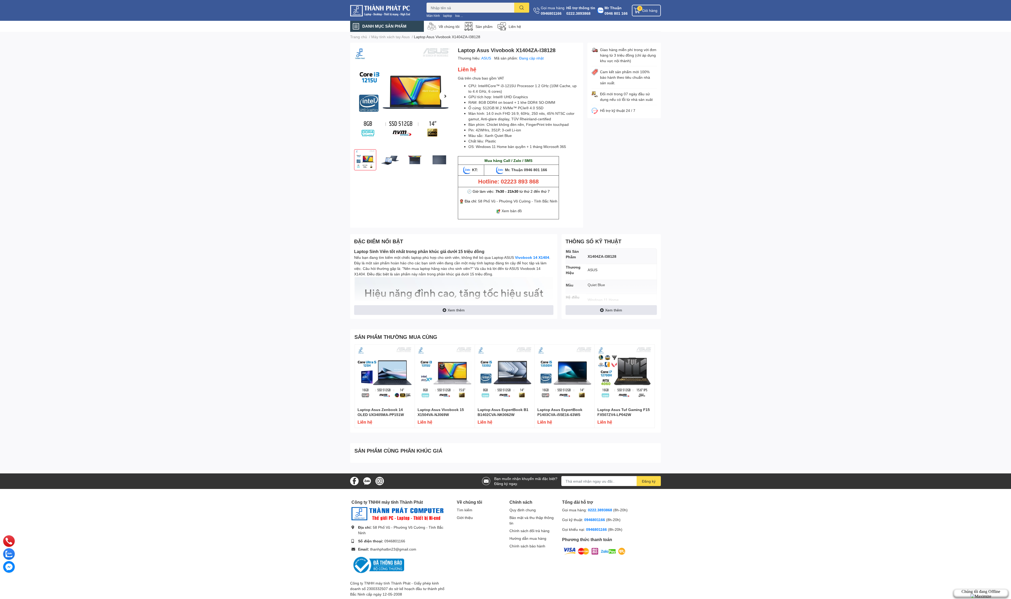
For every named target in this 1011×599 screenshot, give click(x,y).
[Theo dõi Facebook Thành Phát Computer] (354, 480)
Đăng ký (649, 481)
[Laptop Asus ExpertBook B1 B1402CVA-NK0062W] (505, 374)
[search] (521, 8)
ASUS (486, 58)
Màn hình (433, 16)
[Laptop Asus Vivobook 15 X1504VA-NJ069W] (445, 374)
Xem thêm (456, 310)
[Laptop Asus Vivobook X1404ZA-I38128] (402, 96)
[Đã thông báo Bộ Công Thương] (377, 564)
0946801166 (551, 13)
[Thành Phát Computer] (382, 10)
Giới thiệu (465, 517)
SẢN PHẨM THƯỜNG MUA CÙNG (395, 337)
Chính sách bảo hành (527, 546)
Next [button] (445, 96)
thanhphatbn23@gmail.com (393, 549)
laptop (447, 16)
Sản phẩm (484, 26)
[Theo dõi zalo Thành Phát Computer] (367, 480)
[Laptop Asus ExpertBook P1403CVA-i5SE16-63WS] (564, 374)
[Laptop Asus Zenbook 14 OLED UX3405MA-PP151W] (385, 374)
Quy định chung (522, 510)
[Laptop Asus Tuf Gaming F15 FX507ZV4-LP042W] (624, 374)
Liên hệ (515, 26)
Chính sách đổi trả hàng (529, 530)
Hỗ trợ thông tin (580, 8)
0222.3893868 (578, 13)
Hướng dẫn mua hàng (527, 538)
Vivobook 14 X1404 (532, 257)
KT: (475, 169)
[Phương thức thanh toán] (594, 551)
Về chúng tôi (449, 26)
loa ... (459, 16)
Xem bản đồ (512, 211)
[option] (402, 96)
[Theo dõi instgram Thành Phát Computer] (379, 480)
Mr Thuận (613, 8)
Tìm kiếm (464, 510)
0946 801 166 (616, 13)
